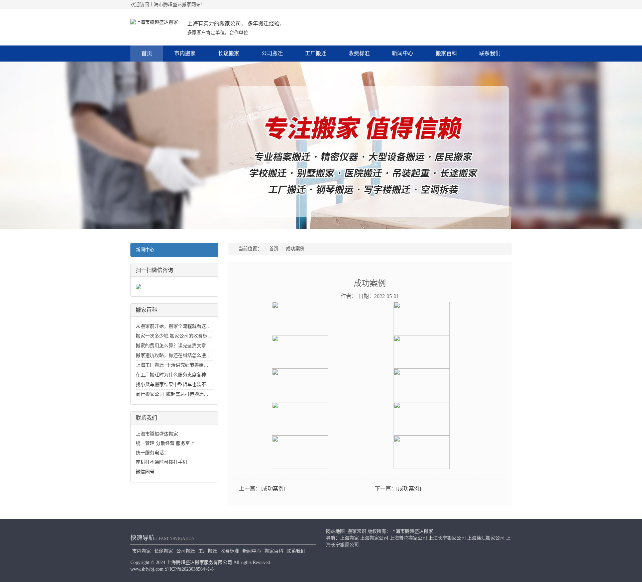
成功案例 (295, 248)
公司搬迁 (272, 53)
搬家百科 (446, 53)
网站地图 (335, 531)
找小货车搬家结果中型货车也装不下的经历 (180, 384)
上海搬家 (349, 538)
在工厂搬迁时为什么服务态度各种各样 (175, 374)
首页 (146, 53)
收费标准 (359, 53)
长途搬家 (228, 53)
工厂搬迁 (315, 53)
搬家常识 (356, 531)
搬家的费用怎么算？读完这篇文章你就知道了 (182, 345)
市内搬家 (185, 53)
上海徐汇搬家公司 (486, 538)
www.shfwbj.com (147, 569)
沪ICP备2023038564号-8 (189, 569)
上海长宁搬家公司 (447, 538)
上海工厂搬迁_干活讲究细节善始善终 (174, 365)
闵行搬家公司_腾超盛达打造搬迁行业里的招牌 (184, 394)
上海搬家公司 (374, 538)
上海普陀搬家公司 (408, 538)
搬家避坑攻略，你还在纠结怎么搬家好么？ (180, 355)
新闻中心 (402, 53)
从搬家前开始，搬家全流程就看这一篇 (175, 326)
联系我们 (490, 53)
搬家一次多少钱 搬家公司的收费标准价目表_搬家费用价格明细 (201, 335)
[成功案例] (272, 488)
